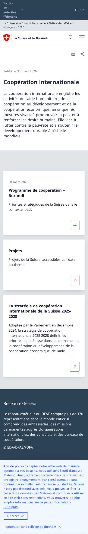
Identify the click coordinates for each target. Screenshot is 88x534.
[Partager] (82, 54)
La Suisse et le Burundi (30, 38)
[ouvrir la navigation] (81, 37)
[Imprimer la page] (73, 54)
